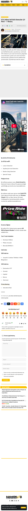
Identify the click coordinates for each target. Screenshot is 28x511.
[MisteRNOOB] (14, 497)
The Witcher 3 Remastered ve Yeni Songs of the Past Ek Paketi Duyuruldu (13, 396)
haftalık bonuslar (18, 296)
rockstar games (4, 298)
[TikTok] (23, 324)
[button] (23, 507)
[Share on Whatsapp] (9, 26)
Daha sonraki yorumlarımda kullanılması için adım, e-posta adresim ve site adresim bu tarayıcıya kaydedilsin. (14, 374)
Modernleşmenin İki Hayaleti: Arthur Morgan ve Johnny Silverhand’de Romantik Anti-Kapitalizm (14, 391)
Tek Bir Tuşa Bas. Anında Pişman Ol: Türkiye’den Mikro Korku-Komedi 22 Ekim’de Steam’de (14, 407)
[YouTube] (21, 324)
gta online (11, 296)
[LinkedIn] (25, 324)
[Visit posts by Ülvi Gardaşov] (3, 323)
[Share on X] (7, 26)
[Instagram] (14, 501)
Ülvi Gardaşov (8, 29)
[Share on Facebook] (5, 26)
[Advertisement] (14, 11)
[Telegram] (18, 501)
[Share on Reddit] (15, 304)
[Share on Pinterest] (11, 304)
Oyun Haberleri (5, 17)
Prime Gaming (5, 284)
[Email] (18, 304)
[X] (19, 324)
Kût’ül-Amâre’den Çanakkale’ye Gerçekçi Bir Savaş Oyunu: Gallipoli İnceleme (13, 401)
